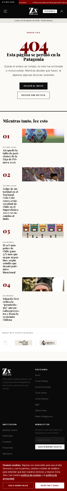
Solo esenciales (18, 485)
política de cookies (31, 475)
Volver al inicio (33, 86)
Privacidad (7, 447)
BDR (37, 404)
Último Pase (41, 410)
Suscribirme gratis (50, 447)
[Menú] (5, 11)
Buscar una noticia (33, 95)
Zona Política (41, 381)
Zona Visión (41, 392)
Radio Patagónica (43, 416)
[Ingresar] (62, 11)
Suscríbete (50, 11)
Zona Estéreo (41, 398)
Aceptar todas (50, 485)
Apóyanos (7, 453)
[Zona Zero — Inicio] (33, 11)
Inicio (37, 375)
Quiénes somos (10, 430)
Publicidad (7, 436)
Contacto (7, 441)
